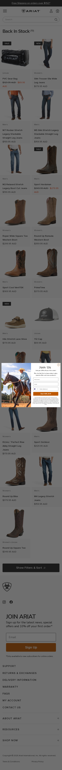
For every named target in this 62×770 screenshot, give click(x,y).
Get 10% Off (46, 394)
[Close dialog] (58, 364)
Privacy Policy (55, 403)
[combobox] (35, 389)
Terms (46, 404)
